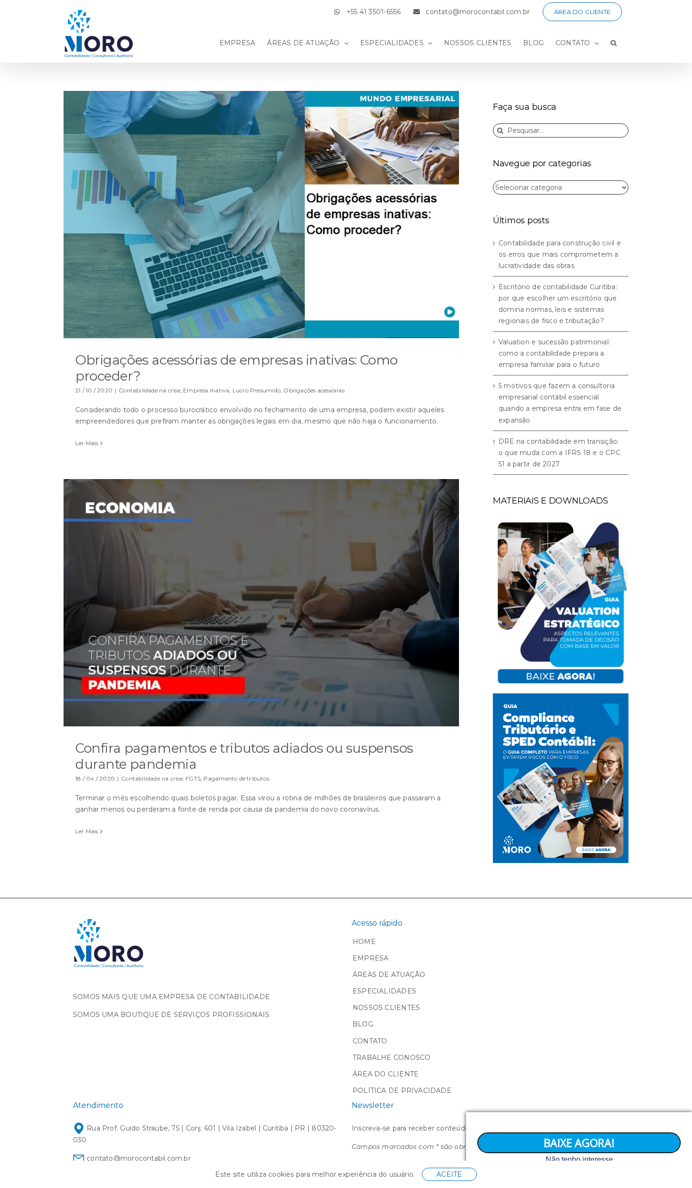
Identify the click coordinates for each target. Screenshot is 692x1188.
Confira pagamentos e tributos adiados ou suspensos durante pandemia (244, 756)
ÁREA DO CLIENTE (385, 1074)
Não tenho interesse (579, 1159)
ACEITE (449, 1174)
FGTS (193, 778)
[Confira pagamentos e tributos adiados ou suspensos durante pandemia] (261, 602)
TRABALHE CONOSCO (391, 1057)
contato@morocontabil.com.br (138, 1158)
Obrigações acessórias (313, 390)
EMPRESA (370, 958)
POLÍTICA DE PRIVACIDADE (402, 1090)
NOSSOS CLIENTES (386, 1007)
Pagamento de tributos (236, 778)
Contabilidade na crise (149, 390)
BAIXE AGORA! (579, 1142)
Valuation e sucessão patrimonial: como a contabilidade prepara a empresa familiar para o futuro (554, 353)
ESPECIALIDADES (384, 991)
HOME (364, 941)
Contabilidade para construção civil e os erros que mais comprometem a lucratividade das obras (560, 254)
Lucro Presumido (257, 390)
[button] (614, 43)
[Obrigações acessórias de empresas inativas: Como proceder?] (261, 214)
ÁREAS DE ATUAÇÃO (389, 974)
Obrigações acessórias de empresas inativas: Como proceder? (236, 368)
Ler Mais (86, 443)
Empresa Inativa (206, 390)
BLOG (363, 1024)
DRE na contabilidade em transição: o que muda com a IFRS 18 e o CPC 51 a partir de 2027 (559, 452)
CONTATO (370, 1041)
